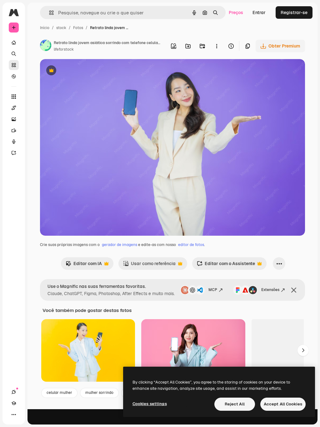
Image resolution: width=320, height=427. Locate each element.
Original (80, 71)
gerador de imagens (119, 244)
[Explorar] (14, 76)
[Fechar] (294, 290)
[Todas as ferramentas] (14, 97)
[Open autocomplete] (49, 12)
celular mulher (59, 392)
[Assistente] (14, 153)
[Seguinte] (303, 350)
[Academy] (14, 403)
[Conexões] (14, 392)
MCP (212, 289)
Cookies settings (149, 403)
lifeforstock (64, 49)
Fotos (78, 27)
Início (44, 27)
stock (61, 27)
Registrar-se (294, 12)
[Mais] (14, 414)
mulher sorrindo (99, 392)
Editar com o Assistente (226, 265)
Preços (236, 12)
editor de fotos (191, 244)
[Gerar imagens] (14, 119)
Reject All (235, 404)
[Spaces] (14, 108)
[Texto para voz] (14, 142)
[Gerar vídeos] (14, 130)
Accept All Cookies (283, 404)
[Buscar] (14, 54)
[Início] (14, 43)
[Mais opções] (216, 46)
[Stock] (14, 65)
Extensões (270, 289)
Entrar (259, 12)
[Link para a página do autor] (45, 46)
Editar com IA (84, 265)
